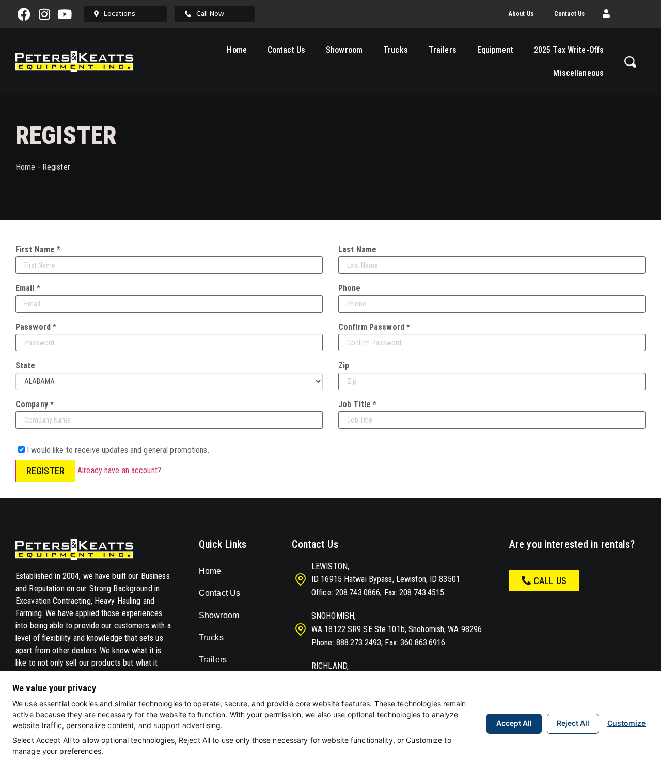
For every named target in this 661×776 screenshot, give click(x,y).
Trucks (395, 50)
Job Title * (357, 404)
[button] (606, 14)
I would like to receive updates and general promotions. (117, 450)
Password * (35, 327)
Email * (27, 288)
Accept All (514, 723)
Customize (626, 723)
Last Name (357, 250)
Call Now (210, 14)
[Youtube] (64, 14)
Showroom (344, 50)
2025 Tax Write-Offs (569, 50)
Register (45, 470)
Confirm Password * (374, 327)
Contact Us (569, 14)
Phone (349, 288)
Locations (119, 14)
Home (236, 50)
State (25, 366)
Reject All (573, 723)
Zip (343, 366)
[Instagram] (44, 14)
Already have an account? (119, 470)
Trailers (443, 50)
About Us (521, 14)
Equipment (495, 50)
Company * (34, 404)
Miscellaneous (578, 73)
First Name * (37, 250)
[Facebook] (24, 14)
